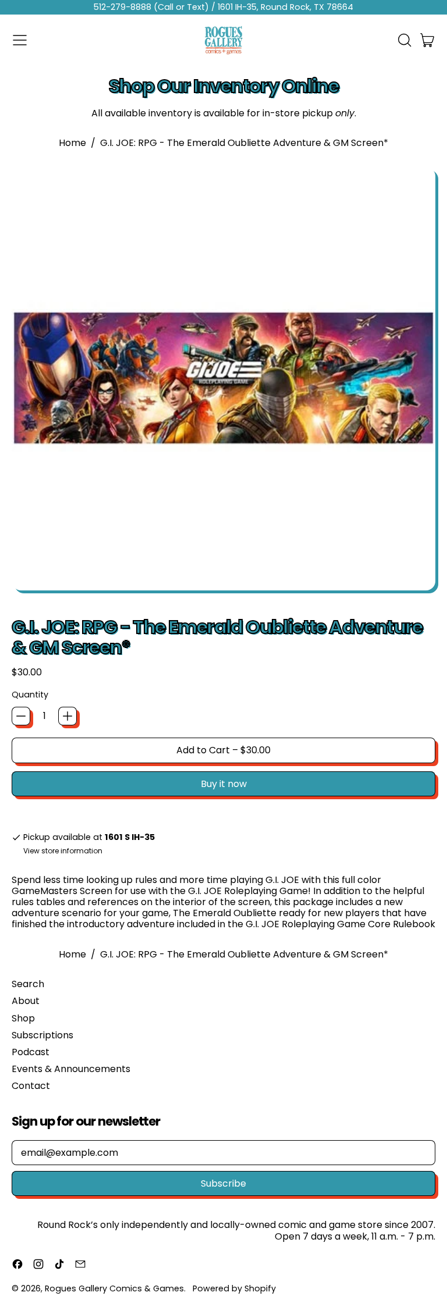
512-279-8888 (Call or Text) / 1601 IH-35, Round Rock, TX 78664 (223, 7)
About (26, 1000)
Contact (31, 1085)
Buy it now (224, 784)
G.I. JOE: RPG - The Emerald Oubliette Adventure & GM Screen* (244, 142)
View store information (62, 851)
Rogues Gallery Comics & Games (114, 1288)
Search (28, 984)
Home (72, 142)
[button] (404, 40)
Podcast (30, 1052)
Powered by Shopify (234, 1288)
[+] (67, 716)
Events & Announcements (71, 1069)
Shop (23, 1018)
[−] (21, 716)
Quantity (30, 695)
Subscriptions (42, 1035)
